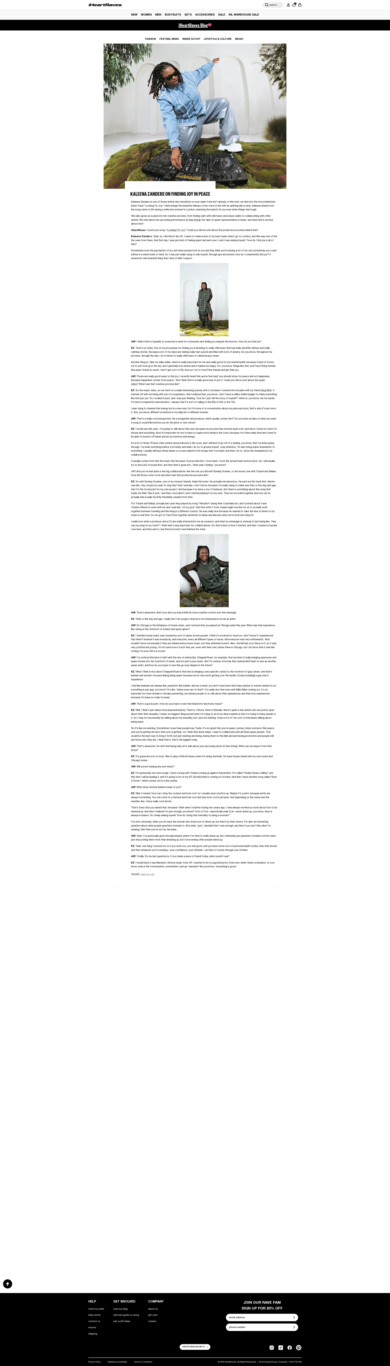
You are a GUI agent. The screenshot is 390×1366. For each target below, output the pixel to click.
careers (152, 1321)
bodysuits (173, 15)
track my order (96, 1308)
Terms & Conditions (143, 1362)
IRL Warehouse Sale (244, 15)
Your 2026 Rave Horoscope (134, 1258)
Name (156, 911)
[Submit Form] (294, 1317)
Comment (159, 940)
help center (94, 1314)
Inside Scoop (191, 39)
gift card (152, 1314)
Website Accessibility (117, 1362)
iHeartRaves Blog (193, 25)
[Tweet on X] (147, 880)
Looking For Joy (176, 230)
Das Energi (194, 220)
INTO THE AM (296, 1362)
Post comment (195, 967)
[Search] (266, 5)
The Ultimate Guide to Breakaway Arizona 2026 (235, 1158)
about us (153, 1308)
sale (221, 15)
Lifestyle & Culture (218, 39)
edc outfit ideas (121, 1321)
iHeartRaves (230, 1362)
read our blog (120, 1308)
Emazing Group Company (274, 1362)
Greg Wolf (266, 390)
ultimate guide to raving (126, 1314)
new (134, 15)
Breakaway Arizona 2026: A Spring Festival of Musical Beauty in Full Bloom (149, 1061)
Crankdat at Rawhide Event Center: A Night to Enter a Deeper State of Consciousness (235, 1061)
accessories (205, 15)
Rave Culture (147, 874)
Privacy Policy (94, 1362)
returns (92, 1327)
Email (156, 926)
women (146, 15)
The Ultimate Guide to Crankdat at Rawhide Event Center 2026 (147, 1160)
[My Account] (287, 5)
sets (188, 15)
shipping (92, 1333)
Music (239, 39)
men (158, 15)
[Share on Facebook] (142, 880)
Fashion (150, 39)
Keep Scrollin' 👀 (195, 987)
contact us (94, 1321)
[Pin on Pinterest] (153, 880)
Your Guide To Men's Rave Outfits (224, 1258)
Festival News (169, 39)
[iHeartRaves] (105, 4)
